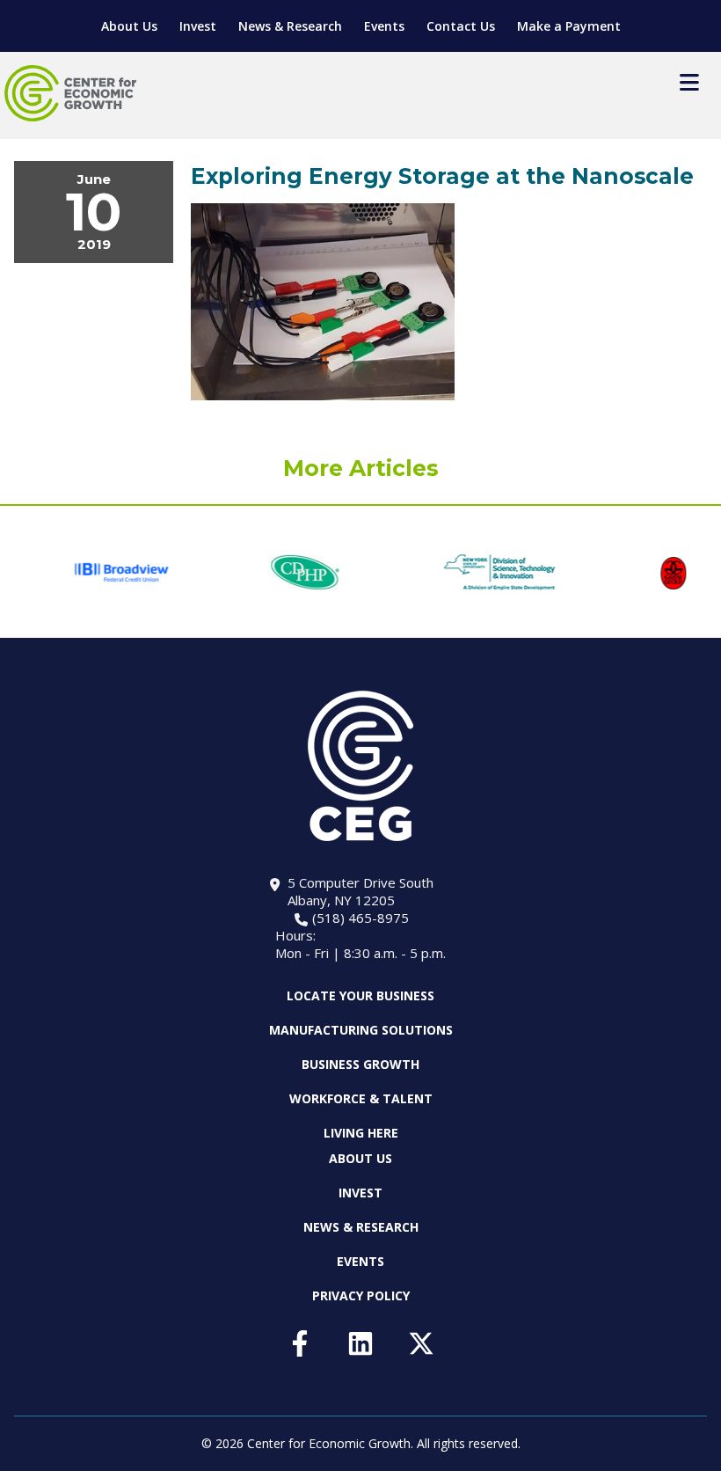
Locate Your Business (360, 996)
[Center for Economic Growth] (70, 93)
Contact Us (460, 26)
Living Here (361, 1132)
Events (384, 26)
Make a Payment (569, 26)
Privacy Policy (361, 1295)
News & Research (290, 26)
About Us (129, 26)
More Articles (361, 468)
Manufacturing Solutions (361, 1029)
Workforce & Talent (361, 1098)
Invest (197, 26)
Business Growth (360, 1064)
